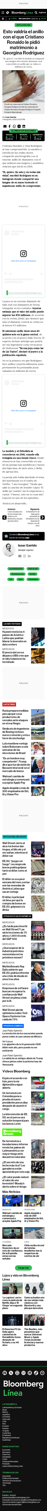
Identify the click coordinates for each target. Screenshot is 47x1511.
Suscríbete (6, 1476)
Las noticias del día (15, 569)
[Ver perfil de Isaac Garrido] (10, 551)
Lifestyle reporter (25, 550)
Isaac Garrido (10, 117)
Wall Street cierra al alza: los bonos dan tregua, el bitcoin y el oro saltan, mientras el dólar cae (15, 849)
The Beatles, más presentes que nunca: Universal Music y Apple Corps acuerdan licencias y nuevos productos (33, 1337)
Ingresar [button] (42, 12)
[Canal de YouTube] (17, 1373)
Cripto (4, 1459)
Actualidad (6, 1457)
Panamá (5, 1428)
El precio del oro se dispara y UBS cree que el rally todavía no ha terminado (15, 657)
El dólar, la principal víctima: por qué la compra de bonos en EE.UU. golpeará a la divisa (14, 903)
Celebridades (33, 579)
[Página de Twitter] (11, 1373)
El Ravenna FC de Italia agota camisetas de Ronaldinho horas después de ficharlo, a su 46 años (32, 519)
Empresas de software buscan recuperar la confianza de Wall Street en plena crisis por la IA (15, 994)
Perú (4, 1424)
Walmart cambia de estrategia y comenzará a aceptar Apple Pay (15, 779)
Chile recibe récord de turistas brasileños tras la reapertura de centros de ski (34, 1250)
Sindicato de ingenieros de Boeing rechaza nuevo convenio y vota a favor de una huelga (16, 733)
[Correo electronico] (20, 556)
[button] (5, 126)
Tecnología (6, 1483)
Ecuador (5, 1426)
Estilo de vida (23, 25)
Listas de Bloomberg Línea (12, 1466)
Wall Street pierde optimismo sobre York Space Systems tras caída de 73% (15, 1014)
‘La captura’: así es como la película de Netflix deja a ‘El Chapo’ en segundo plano (12, 1303)
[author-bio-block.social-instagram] (24, 556)
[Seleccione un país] (7, 12)
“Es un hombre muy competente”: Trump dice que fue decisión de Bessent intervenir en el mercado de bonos (16, 765)
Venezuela (6, 1419)
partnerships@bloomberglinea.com (16, 1497)
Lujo (10, 579)
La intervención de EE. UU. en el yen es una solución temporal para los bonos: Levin (15, 1119)
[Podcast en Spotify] (42, 1373)
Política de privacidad (10, 1478)
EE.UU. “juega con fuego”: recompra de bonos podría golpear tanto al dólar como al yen (14, 867)
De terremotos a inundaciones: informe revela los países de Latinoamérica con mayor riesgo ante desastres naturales (15, 1149)
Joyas (20, 579)
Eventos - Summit (9, 1495)
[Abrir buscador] (36, 12)
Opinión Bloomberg (13, 1026)
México (5, 1412)
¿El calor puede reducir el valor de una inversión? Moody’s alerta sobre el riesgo (15, 1182)
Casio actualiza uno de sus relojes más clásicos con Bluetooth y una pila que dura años (15, 516)
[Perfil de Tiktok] (36, 1373)
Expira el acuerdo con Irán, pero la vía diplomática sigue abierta (14, 1083)
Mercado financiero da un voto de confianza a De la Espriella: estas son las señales (12, 1252)
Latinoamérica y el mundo (12, 1407)
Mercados (6, 1452)
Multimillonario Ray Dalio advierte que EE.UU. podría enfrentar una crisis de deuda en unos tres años (15, 973)
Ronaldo (33, 574)
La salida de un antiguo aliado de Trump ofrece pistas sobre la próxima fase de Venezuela (22, 1061)
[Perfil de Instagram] (23, 1373)
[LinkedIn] (29, 556)
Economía (6, 1450)
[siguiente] (42, 517)
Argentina (6, 1414)
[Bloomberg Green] (23, 1132)
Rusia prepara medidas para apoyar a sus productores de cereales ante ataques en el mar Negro (15, 717)
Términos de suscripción (11, 1481)
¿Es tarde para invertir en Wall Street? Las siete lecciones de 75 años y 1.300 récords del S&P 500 (15, 933)
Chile (4, 1421)
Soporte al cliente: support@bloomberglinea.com (21, 1502)
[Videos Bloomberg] (23, 1071)
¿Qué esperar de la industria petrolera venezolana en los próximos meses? (13, 952)
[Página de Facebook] (5, 1373)
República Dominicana (10, 1438)
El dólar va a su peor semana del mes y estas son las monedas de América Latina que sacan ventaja (16, 885)
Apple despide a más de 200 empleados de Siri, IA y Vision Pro (15, 791)
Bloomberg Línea (18, 574)
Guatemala (6, 1440)
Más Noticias (11, 1192)
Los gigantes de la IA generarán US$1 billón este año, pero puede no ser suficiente (21, 1047)
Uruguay (5, 1431)
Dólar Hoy (6, 1454)
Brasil (4, 1410)
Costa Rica (6, 1433)
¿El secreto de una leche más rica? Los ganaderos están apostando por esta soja (16, 1167)
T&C (4, 1485)
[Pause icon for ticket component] (2, 18)
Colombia (6, 1417)
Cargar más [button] (23, 1268)
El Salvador (6, 1435)
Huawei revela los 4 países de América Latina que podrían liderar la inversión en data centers (14, 638)
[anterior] (4, 517)
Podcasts (6, 1464)
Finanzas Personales (10, 1461)
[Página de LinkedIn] (30, 1373)
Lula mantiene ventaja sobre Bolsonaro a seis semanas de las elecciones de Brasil (15, 748)
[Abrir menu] (3, 12)
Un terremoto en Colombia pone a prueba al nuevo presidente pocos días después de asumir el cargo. (15, 1101)
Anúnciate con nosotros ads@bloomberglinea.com (21, 1500)
